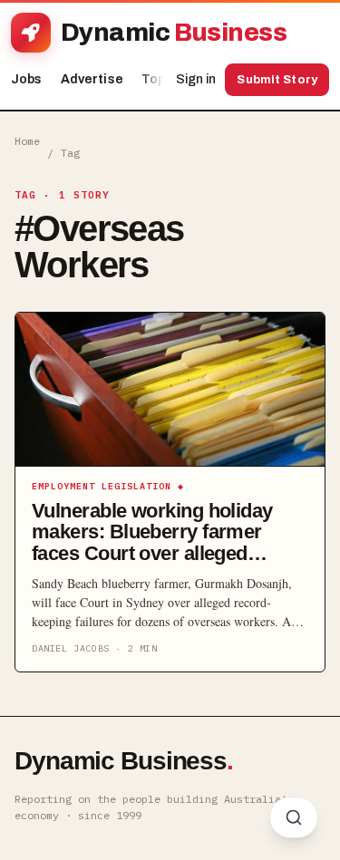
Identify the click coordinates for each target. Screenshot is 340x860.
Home (27, 141)
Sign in (196, 79)
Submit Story (277, 79)
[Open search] (293, 817)
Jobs (27, 79)
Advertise (92, 79)
